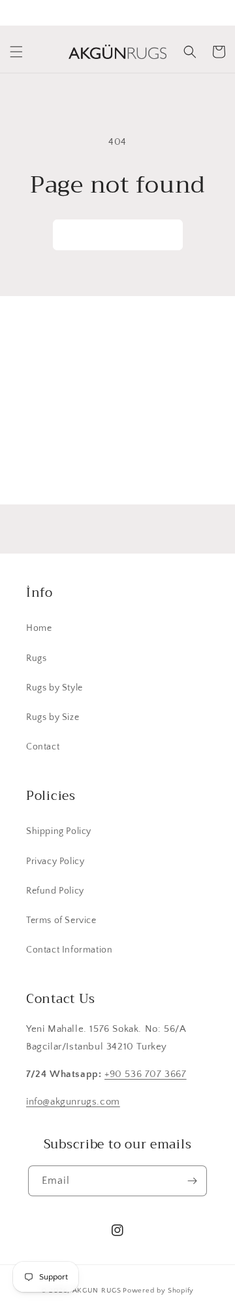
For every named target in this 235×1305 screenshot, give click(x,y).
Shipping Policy (58, 831)
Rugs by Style (54, 688)
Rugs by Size (52, 717)
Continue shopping (117, 234)
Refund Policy (55, 891)
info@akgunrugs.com (73, 1101)
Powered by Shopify (158, 1291)
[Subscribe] (194, 463)
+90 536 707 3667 (145, 1074)
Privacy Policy (55, 861)
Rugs (36, 658)
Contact (42, 747)
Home (39, 628)
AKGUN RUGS (96, 1291)
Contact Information (69, 950)
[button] (16, 51)
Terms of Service (61, 920)
